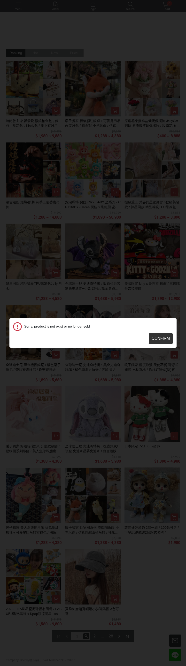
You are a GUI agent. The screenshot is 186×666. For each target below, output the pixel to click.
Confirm (161, 338)
